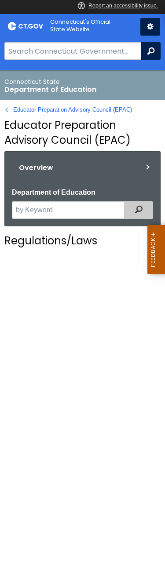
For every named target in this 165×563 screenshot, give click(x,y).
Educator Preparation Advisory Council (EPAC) (72, 109)
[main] (82, 316)
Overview (36, 168)
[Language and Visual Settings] (150, 27)
